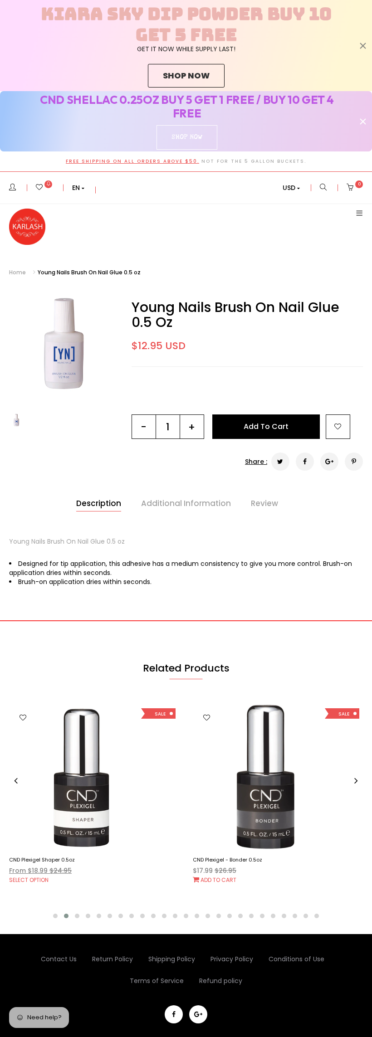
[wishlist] (44, 187)
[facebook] (174, 1014)
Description (98, 503)
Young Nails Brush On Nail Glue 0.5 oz (235, 314)
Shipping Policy (171, 959)
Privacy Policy (231, 959)
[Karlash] (27, 227)
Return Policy (112, 959)
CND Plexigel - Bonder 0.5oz (43, 859)
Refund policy (220, 980)
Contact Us (59, 959)
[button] (78, 187)
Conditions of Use (296, 959)
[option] (63, 345)
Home (17, 272)
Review (264, 503)
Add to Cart (34, 880)
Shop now (186, 75)
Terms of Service (157, 980)
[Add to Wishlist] (338, 426)
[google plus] (198, 1014)
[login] (12, 187)
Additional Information (186, 503)
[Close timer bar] (363, 45)
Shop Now (186, 137)
